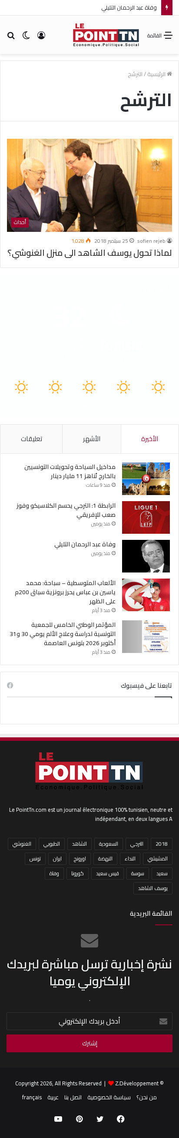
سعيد (162, 873)
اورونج (80, 859)
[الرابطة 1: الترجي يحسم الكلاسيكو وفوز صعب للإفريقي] (146, 517)
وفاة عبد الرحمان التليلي (129, 7)
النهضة (105, 859)
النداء (130, 859)
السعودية (108, 844)
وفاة (54, 873)
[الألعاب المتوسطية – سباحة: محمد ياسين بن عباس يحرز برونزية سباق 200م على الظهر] (146, 595)
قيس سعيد (107, 873)
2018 (162, 844)
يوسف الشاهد (153, 888)
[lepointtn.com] (106, 35)
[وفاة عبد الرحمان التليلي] (146, 556)
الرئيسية (157, 74)
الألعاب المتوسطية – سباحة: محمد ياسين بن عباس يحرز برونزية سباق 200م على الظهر (65, 592)
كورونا (77, 873)
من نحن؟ (146, 1097)
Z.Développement (137, 1083)
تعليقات (31, 438)
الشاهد (79, 844)
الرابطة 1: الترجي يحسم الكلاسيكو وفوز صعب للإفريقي (66, 510)
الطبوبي (51, 844)
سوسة (137, 873)
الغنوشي (22, 844)
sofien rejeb (151, 241)
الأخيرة (149, 438)
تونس (35, 859)
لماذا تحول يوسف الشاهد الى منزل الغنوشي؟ (89, 252)
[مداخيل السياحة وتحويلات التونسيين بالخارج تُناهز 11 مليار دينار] (146, 478)
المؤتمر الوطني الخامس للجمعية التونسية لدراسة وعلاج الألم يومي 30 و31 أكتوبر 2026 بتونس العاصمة (63, 634)
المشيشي (158, 859)
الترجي (136, 844)
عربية (53, 1097)
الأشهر (91, 438)
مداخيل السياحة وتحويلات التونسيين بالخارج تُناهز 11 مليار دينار (70, 471)
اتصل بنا (73, 1097)
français (32, 1097)
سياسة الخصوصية (109, 1097)
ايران (57, 859)
